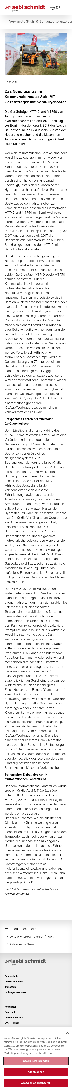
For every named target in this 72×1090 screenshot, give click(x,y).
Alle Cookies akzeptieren (36, 1083)
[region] (36, 1058)
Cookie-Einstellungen (36, 1061)
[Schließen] (67, 1032)
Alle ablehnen (36, 1072)
